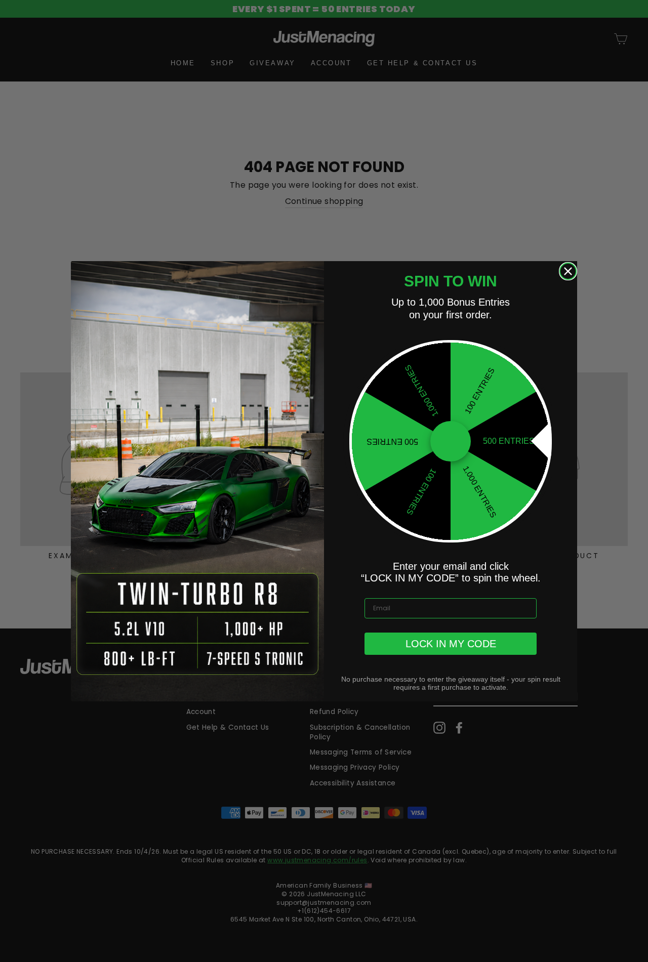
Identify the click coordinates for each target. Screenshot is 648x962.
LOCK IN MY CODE (451, 643)
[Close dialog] (568, 271)
